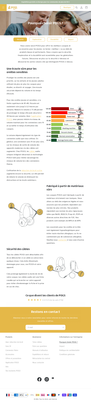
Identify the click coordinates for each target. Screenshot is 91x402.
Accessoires (10, 354)
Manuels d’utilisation (40, 350)
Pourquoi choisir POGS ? (68, 342)
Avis (7, 367)
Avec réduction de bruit (14, 342)
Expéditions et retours (41, 354)
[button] (3, 7)
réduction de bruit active (31, 170)
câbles (32, 151)
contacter (62, 240)
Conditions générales (67, 354)
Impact (62, 346)
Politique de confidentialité (69, 350)
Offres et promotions (13, 358)
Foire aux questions (40, 346)
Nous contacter (38, 362)
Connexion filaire (12, 350)
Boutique (67, 7)
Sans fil (8, 346)
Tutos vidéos (37, 342)
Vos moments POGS (13, 371)
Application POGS (12, 362)
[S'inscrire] (62, 327)
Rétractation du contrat (41, 358)
